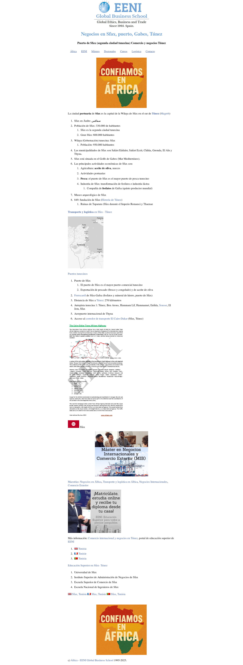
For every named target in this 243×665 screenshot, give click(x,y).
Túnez (99, 300)
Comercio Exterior (78, 485)
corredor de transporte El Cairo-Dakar (107, 318)
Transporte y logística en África (120, 481)
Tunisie (82, 553)
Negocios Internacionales (153, 481)
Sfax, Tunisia (79, 594)
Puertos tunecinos (78, 273)
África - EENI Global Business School (92, 660)
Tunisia (82, 548)
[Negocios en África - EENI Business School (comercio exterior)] (121, 27)
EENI (84, 51)
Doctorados (110, 51)
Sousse (163, 305)
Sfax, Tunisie (99, 594)
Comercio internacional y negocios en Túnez (113, 538)
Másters (95, 51)
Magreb (165, 113)
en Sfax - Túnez (90, 212)
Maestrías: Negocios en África (85, 481)
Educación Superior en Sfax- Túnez (87, 565)
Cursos (123, 51)
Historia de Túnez (111, 199)
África (73, 51)
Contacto (150, 51)
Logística (136, 51)
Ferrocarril (80, 295)
